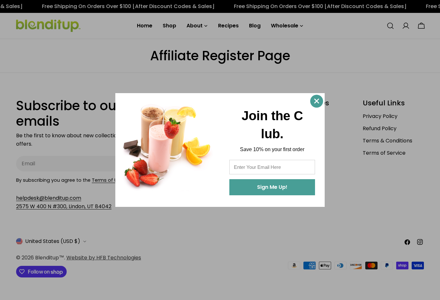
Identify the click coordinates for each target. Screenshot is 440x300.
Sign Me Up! (272, 187)
